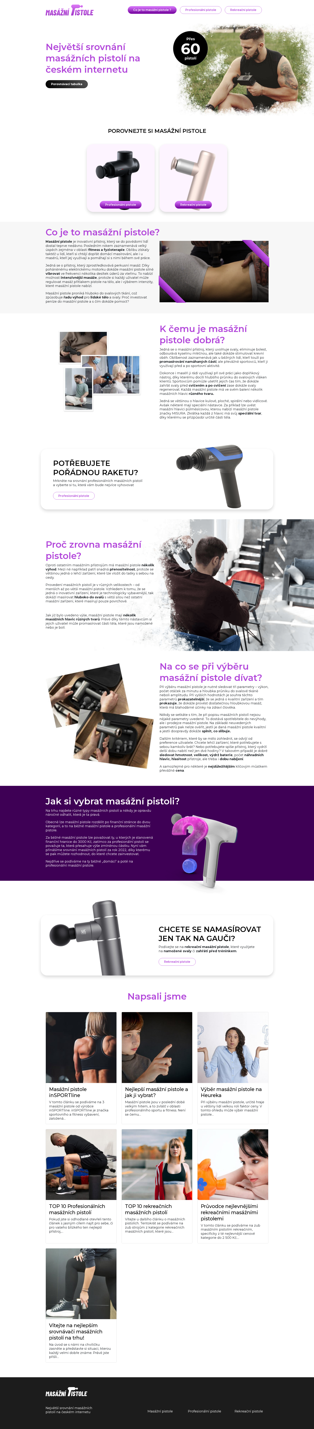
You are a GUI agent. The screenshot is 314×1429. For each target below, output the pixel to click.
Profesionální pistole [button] (200, 10)
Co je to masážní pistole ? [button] (152, 10)
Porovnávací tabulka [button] (66, 84)
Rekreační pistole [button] (243, 10)
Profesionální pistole (204, 1411)
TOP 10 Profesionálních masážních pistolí (77, 1209)
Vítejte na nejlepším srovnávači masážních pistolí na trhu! (75, 1331)
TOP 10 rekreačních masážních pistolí (148, 1209)
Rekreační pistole (249, 1411)
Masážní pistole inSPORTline (68, 1092)
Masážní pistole (160, 1411)
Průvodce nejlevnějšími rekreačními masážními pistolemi (229, 1212)
